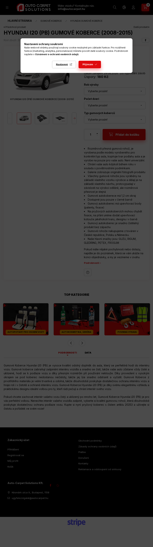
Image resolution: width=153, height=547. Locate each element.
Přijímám (87, 64)
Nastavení (62, 64)
